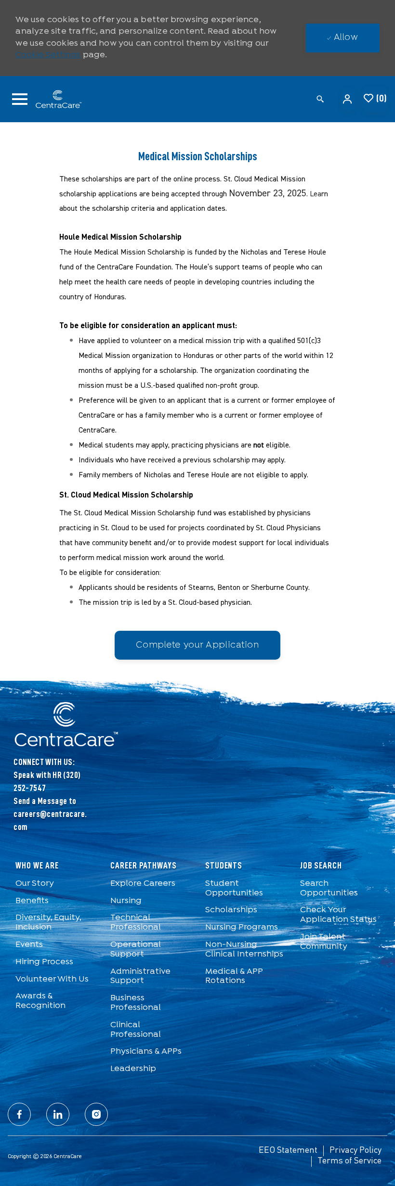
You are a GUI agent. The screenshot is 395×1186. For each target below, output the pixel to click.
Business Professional (135, 1003)
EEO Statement (288, 1150)
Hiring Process (44, 962)
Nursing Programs (241, 927)
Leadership (133, 1069)
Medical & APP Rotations (234, 976)
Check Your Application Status (338, 915)
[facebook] (19, 1114)
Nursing (126, 901)
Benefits (32, 901)
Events (29, 945)
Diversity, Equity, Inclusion (48, 922)
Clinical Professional (135, 1030)
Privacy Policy (355, 1150)
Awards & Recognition (40, 1001)
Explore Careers (142, 884)
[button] (348, 99)
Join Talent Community (323, 942)
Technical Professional (135, 922)
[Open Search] (320, 99)
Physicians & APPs (146, 1051)
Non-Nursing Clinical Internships (244, 949)
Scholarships (231, 910)
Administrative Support (140, 976)
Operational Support (135, 949)
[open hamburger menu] (19, 99)
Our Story (34, 884)
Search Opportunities (329, 888)
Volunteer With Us (52, 979)
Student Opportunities (234, 888)
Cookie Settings (47, 55)
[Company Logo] (58, 99)
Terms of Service (349, 1161)
